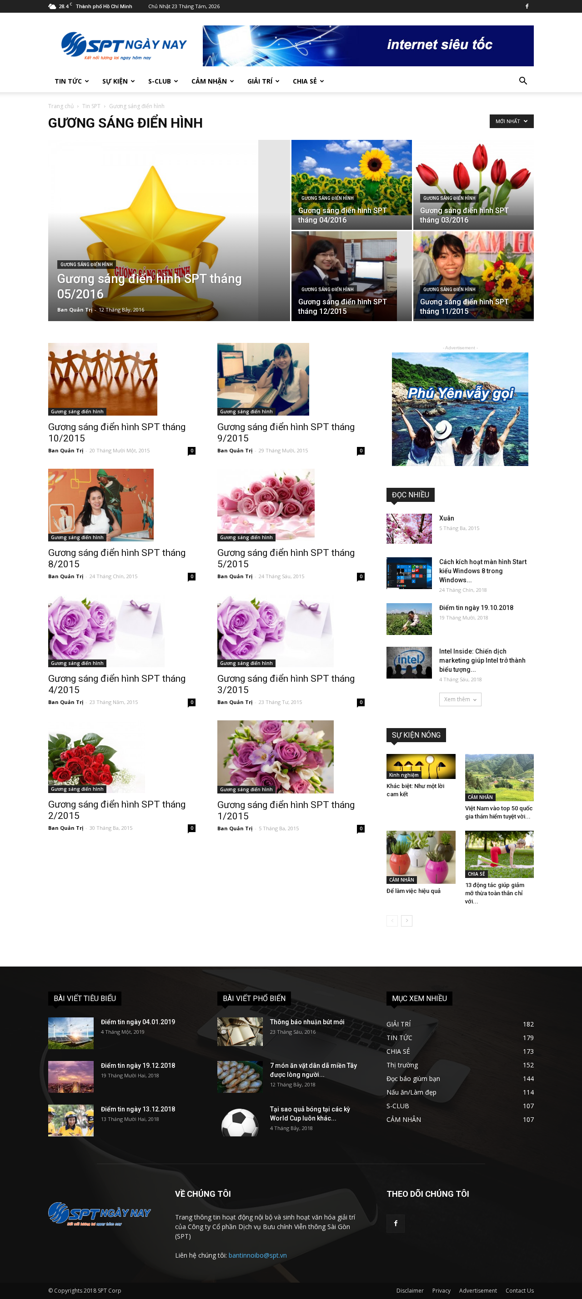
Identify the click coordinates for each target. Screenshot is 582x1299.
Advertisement (478, 1290)
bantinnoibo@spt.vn (258, 1255)
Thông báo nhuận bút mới (307, 1022)
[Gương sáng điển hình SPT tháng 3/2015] (291, 631)
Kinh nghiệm (404, 775)
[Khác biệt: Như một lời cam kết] (421, 766)
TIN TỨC (68, 81)
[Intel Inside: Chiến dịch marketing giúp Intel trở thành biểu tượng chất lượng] (409, 663)
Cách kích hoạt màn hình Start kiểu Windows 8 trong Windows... (483, 571)
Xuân (446, 518)
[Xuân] (409, 529)
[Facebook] (527, 6)
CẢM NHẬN (209, 81)
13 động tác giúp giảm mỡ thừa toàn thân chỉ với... (494, 893)
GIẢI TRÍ (259, 81)
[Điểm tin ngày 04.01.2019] (71, 1033)
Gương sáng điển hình (86, 264)
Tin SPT (91, 106)
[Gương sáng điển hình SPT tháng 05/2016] (169, 245)
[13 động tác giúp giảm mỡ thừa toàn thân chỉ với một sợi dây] (499, 854)
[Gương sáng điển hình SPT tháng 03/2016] (473, 177)
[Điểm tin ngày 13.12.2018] (71, 1120)
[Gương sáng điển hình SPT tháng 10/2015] (122, 379)
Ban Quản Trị (74, 309)
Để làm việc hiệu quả (413, 890)
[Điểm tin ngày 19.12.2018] (71, 1077)
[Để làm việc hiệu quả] (421, 857)
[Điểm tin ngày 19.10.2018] (409, 619)
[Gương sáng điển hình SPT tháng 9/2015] (291, 379)
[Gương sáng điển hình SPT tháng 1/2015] (291, 756)
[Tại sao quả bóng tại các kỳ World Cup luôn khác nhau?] (240, 1120)
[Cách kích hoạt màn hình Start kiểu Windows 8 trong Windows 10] (409, 573)
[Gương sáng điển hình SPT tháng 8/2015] (122, 505)
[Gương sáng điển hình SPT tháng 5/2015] (291, 505)
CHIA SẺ (305, 81)
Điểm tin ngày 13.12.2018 (138, 1109)
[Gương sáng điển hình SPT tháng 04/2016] (351, 177)
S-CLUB (159, 81)
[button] (523, 82)
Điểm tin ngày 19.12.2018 (138, 1065)
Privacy (441, 1290)
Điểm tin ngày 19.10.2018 (476, 607)
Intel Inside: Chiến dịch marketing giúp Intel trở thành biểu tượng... (482, 660)
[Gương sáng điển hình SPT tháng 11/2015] (473, 275)
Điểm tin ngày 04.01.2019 (138, 1022)
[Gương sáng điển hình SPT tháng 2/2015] (122, 756)
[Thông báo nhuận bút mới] (240, 1031)
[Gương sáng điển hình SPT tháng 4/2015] (122, 631)
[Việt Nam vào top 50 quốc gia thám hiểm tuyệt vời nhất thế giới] (499, 777)
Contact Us (520, 1290)
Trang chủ (61, 106)
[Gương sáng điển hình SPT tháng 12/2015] (351, 276)
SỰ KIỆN (115, 81)
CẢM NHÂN (480, 797)
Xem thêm (457, 699)
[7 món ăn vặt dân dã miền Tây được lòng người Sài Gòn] (240, 1077)
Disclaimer (410, 1290)
